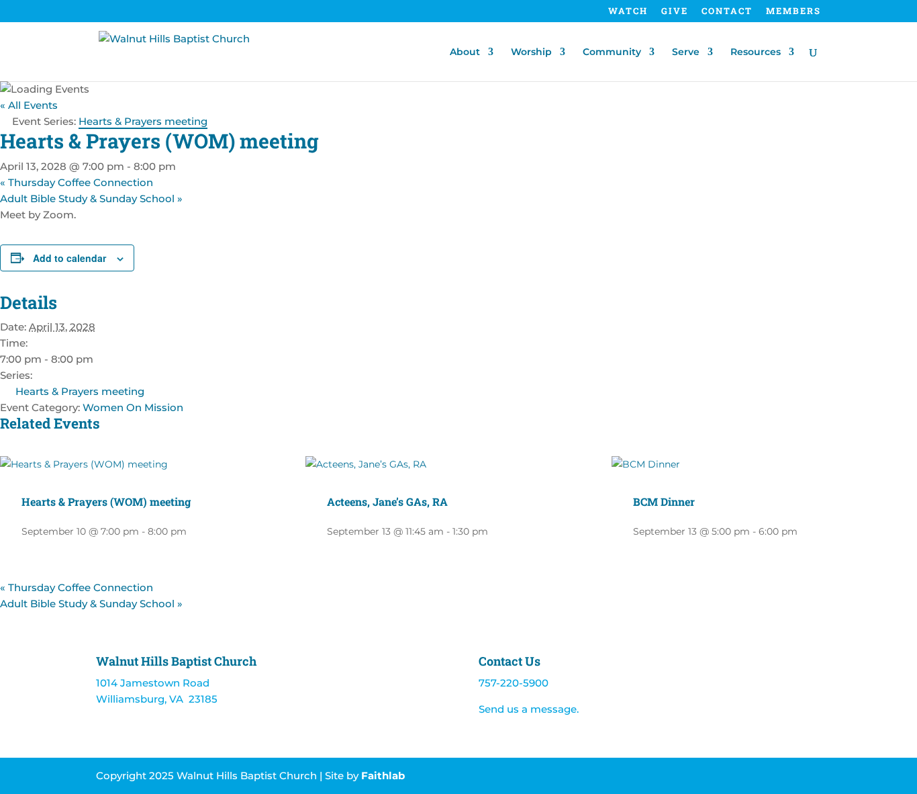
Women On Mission (133, 407)
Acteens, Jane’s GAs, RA (387, 501)
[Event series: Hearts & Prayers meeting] (194, 531)
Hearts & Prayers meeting (79, 391)
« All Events (29, 105)
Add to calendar (69, 258)
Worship (531, 52)
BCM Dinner (664, 501)
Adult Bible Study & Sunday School (91, 198)
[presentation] (84, 464)
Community (612, 52)
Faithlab (383, 775)
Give (674, 12)
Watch (628, 12)
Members (793, 12)
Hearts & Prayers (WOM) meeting (106, 501)
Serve (685, 52)
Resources (755, 52)
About (465, 52)
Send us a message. (529, 709)
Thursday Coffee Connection (76, 182)
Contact (727, 12)
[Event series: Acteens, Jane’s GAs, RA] (495, 531)
